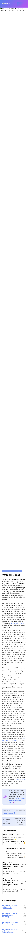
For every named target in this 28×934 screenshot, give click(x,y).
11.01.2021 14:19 (20, 834)
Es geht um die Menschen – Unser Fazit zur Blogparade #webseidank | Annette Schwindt (10, 882)
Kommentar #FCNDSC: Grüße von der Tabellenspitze (10, 907)
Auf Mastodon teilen (8, 813)
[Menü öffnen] (14, 4)
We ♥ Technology (16, 571)
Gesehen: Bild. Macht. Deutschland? (7, 821)
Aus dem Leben (7, 571)
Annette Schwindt (8, 834)
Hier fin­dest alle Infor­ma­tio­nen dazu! (16, 801)
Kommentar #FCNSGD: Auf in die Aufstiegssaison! (10, 931)
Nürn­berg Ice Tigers (17, 623)
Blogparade (22, 810)
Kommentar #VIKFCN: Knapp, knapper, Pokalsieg (9, 915)
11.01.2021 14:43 (21, 848)
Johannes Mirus (11, 848)
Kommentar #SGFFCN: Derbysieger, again (10, 923)
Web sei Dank (20, 779)
